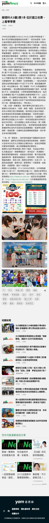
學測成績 (15, 294)
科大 (10, 290)
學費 (4, 303)
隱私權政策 (25, 509)
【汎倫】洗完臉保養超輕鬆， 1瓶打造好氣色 (39, 453)
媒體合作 (15, 513)
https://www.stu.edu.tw (19, 176)
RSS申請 (37, 3)
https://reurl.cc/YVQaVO (21, 182)
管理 (28, 290)
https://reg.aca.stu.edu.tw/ (16, 179)
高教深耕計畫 (15, 299)
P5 (4, 290)
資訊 (38, 294)
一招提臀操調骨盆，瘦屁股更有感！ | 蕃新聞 (8, 476)
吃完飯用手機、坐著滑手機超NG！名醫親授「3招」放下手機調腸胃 (24, 453)
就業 (37, 299)
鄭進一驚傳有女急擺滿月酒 (8, 453)
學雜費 (5, 294)
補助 (35, 290)
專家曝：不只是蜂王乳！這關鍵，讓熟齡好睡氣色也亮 (39, 476)
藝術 (12, 303)
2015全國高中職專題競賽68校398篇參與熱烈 (24, 476)
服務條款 (15, 509)
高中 (31, 294)
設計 (24, 294)
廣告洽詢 (35, 509)
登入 (44, 3)
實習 (4, 299)
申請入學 (19, 290)
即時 (7, 10)
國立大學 (28, 299)
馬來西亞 (29, 303)
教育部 (19, 303)
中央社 (4, 26)
